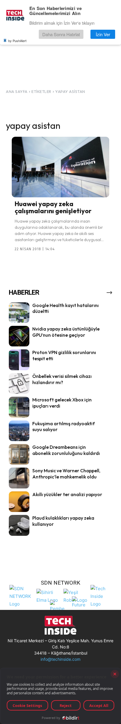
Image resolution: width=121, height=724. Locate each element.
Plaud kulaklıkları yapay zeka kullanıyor (63, 521)
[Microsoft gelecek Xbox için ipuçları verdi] (19, 407)
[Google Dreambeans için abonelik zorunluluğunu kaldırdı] (19, 454)
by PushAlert (17, 40)
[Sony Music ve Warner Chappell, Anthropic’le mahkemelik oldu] (19, 478)
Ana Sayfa (17, 91)
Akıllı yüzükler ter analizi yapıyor (67, 494)
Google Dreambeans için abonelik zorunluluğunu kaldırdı (66, 450)
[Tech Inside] (102, 595)
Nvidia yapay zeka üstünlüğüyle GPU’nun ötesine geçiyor (66, 332)
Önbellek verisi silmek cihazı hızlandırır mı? (62, 379)
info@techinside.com (60, 659)
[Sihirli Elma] (48, 595)
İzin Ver (103, 34)
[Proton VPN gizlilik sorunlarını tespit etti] (19, 359)
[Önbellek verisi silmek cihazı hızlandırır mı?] (19, 383)
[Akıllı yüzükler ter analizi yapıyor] (19, 501)
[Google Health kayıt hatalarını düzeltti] (19, 312)
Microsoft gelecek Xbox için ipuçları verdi (62, 403)
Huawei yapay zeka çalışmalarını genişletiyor (53, 207)
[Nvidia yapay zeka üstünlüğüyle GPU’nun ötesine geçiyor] (19, 336)
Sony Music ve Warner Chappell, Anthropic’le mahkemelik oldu (66, 474)
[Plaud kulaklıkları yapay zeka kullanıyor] (19, 525)
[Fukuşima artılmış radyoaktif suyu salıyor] (19, 431)
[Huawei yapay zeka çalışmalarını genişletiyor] (60, 167)
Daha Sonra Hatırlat (61, 34)
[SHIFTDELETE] (21, 595)
